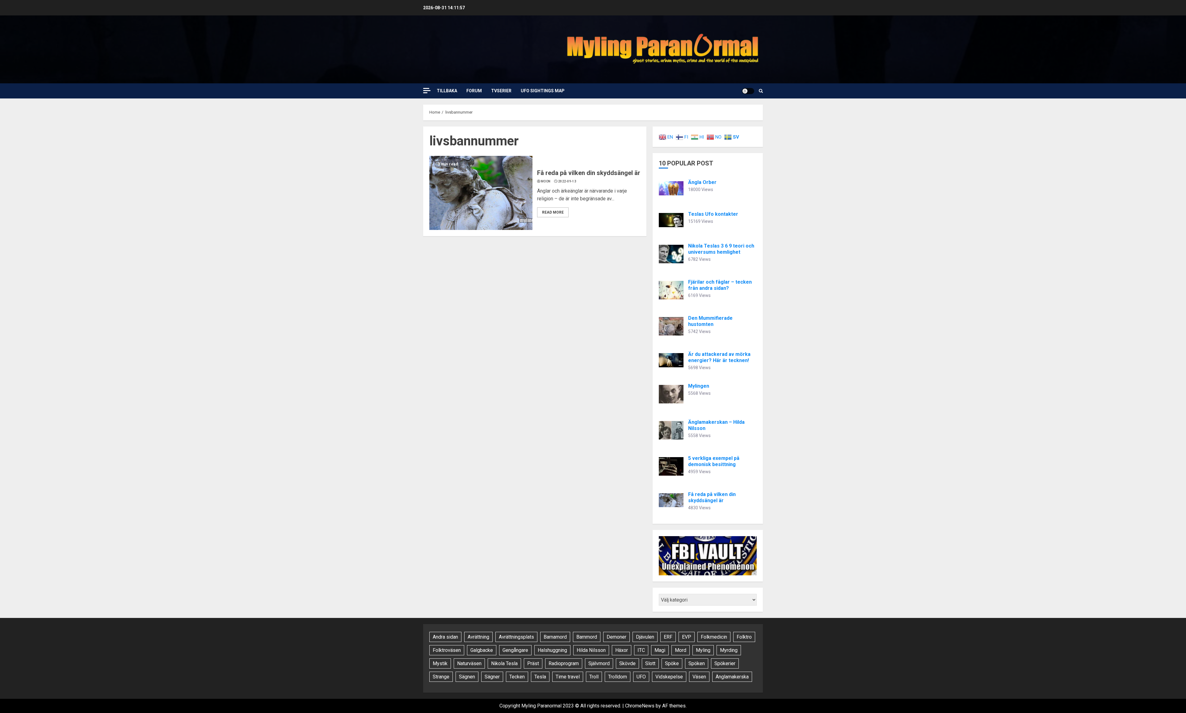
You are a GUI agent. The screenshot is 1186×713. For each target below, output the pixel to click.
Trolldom (617, 677)
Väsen (699, 677)
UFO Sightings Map (543, 90)
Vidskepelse (669, 677)
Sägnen (467, 677)
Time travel (568, 677)
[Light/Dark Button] (748, 91)
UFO (641, 677)
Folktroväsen (447, 650)
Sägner (492, 677)
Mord (680, 650)
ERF (668, 637)
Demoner (616, 637)
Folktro (744, 637)
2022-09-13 (567, 181)
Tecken (517, 677)
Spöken (696, 663)
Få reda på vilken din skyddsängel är (588, 173)
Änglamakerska (732, 677)
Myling (703, 650)
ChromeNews (639, 706)
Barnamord (555, 637)
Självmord (599, 663)
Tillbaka (447, 90)
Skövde (627, 663)
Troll (594, 677)
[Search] (761, 91)
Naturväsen (469, 663)
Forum (474, 90)
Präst (533, 663)
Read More (553, 212)
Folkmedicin (714, 637)
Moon (545, 181)
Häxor (621, 650)
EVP (686, 637)
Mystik (440, 663)
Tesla (540, 677)
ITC (641, 650)
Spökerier (724, 663)
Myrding (729, 650)
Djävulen (645, 637)
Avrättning (478, 637)
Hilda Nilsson (591, 650)
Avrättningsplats (516, 637)
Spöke (672, 663)
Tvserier (501, 90)
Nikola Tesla (504, 663)
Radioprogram (564, 663)
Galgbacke (481, 650)
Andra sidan (445, 637)
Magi (659, 650)
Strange (441, 677)
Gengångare (515, 650)
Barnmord (586, 637)
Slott (650, 663)
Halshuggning (552, 650)
